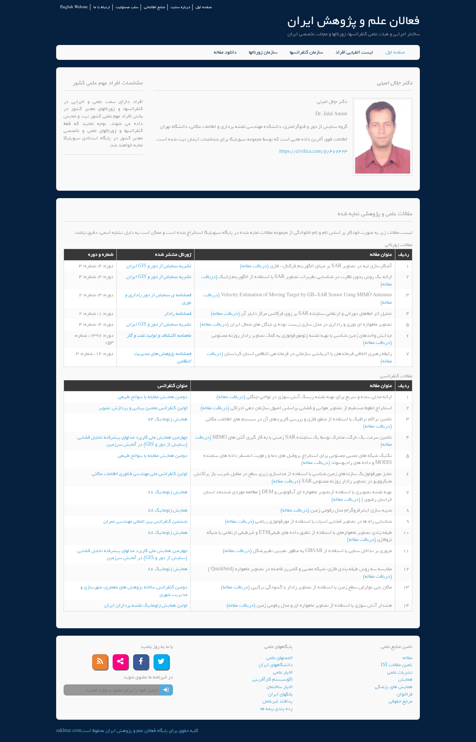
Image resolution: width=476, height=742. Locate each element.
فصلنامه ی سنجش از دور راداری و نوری (158, 298)
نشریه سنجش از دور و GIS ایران (158, 266)
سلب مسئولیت (127, 7)
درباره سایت (180, 7)
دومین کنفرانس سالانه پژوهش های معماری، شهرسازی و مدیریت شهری (133, 591)
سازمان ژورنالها (263, 52)
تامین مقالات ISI (396, 665)
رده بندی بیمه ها (276, 709)
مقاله (407, 658)
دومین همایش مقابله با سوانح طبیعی (152, 397)
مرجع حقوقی (400, 701)
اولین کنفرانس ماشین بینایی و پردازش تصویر (143, 408)
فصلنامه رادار (177, 313)
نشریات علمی (399, 672)
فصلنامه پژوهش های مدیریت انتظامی (162, 357)
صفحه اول (204, 7)
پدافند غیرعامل (278, 701)
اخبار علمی (283, 672)
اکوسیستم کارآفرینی (272, 679)
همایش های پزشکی (393, 687)
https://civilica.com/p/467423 (313, 151)
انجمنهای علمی (279, 658)
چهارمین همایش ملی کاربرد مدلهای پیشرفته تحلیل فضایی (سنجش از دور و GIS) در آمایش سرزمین (132, 441)
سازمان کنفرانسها (306, 52)
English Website (74, 7)
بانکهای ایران (280, 694)
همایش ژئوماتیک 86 (167, 492)
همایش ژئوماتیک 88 (167, 510)
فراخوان (404, 694)
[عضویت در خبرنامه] (166, 690)
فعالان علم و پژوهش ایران (353, 20)
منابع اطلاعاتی (154, 7)
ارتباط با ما (101, 7)
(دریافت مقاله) (255, 266)
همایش (405, 679)
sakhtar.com (68, 731)
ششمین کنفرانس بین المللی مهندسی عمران (145, 521)
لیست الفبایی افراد (354, 52)
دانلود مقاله (225, 52)
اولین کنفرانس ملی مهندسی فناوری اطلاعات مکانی (139, 474)
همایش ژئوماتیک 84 (167, 419)
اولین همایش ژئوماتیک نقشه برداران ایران (145, 605)
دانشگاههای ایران (275, 665)
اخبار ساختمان (279, 687)
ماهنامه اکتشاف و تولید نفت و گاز (159, 335)
